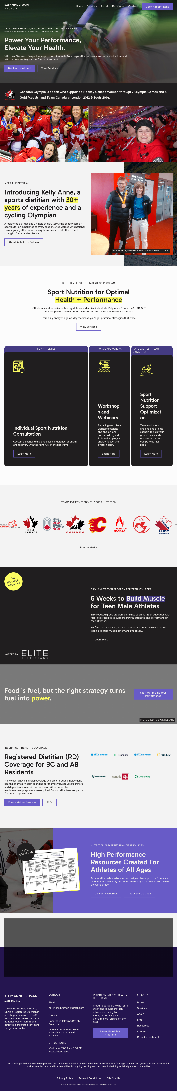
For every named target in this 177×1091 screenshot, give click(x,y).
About (104, 6)
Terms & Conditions (90, 1078)
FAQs (49, 802)
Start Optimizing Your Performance (153, 694)
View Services (49, 68)
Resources (118, 6)
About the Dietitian (139, 893)
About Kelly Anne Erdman (23, 242)
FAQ (139, 1019)
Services (92, 6)
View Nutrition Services (22, 802)
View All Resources (106, 893)
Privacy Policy (65, 1078)
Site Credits (113, 1078)
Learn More (24, 453)
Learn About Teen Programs (110, 1033)
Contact (133, 6)
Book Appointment (157, 6)
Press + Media (88, 547)
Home (79, 6)
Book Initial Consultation (99, 967)
